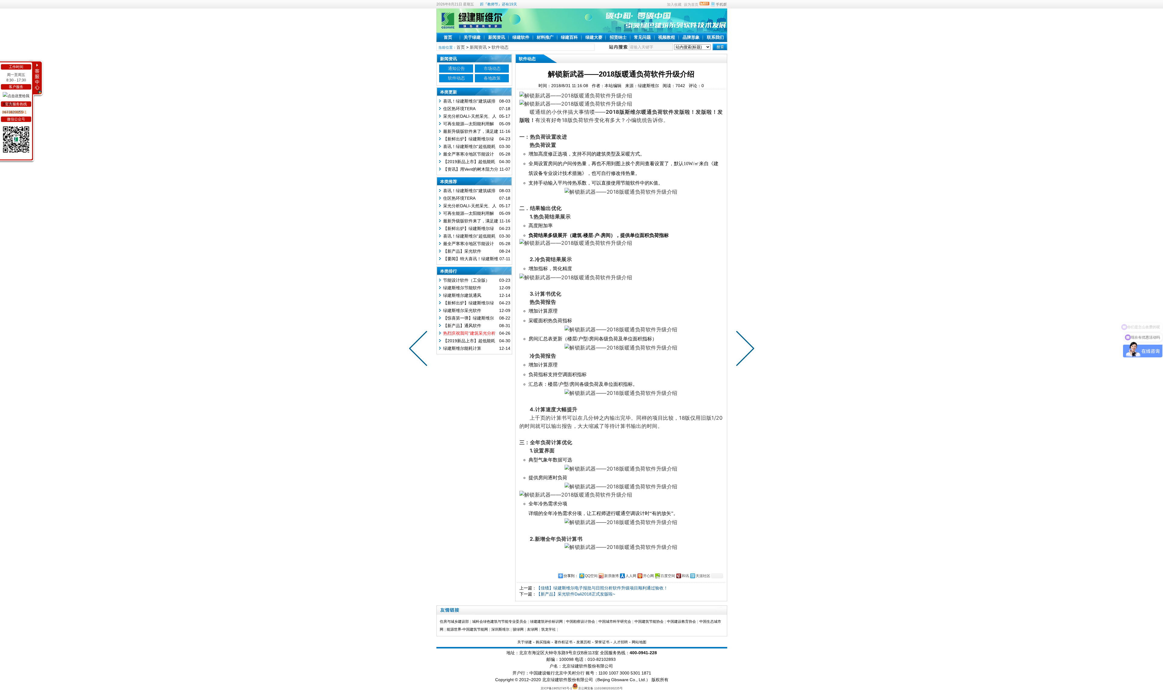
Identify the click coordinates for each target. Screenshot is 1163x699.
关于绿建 (472, 37)
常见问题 (642, 37)
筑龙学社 (548, 629)
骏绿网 (518, 629)
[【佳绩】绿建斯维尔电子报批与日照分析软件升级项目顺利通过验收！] (743, 349)
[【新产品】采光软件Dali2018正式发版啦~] (419, 349)
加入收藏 (674, 4)
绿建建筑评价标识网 (546, 621)
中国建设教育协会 (681, 621)
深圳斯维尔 (500, 629)
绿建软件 (520, 37)
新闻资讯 (496, 37)
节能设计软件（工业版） (466, 280)
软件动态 (500, 47)
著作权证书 (563, 642)
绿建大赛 (593, 37)
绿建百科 (569, 37)
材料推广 (545, 37)
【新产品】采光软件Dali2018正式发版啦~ (575, 594)
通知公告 (456, 68)
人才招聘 (620, 642)
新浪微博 (611, 576)
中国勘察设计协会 (580, 621)
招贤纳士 (618, 37)
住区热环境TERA (459, 108)
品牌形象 (691, 37)
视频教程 (666, 37)
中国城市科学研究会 (614, 621)
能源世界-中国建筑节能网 (467, 629)
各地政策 (492, 78)
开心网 (648, 576)
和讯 (685, 576)
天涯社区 (703, 576)
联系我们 (715, 37)
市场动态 (492, 68)
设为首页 (691, 4)
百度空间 (668, 576)
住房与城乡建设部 (454, 621)
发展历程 (583, 642)
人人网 (630, 576)
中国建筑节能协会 (649, 621)
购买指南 (543, 642)
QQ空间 (591, 576)
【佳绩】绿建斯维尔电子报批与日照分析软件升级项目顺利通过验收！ (602, 588)
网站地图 (639, 642)
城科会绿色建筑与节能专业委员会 (499, 621)
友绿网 (532, 629)
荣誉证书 (602, 642)
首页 (448, 37)
